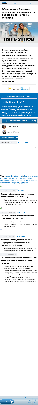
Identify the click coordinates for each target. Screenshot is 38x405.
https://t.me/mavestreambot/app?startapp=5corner (29, 88)
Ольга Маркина (12, 127)
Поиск (31, 3)
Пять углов (23, 142)
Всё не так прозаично (9, 397)
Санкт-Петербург (12, 176)
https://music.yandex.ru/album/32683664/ (19, 88)
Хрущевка (24, 183)
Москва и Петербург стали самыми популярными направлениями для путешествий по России (16, 242)
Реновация (22, 178)
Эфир (35, 402)
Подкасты (30, 402)
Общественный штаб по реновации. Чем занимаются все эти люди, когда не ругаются (18, 13)
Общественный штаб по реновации (23, 180)
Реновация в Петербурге (9, 183)
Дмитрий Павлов (13, 132)
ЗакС (21, 176)
